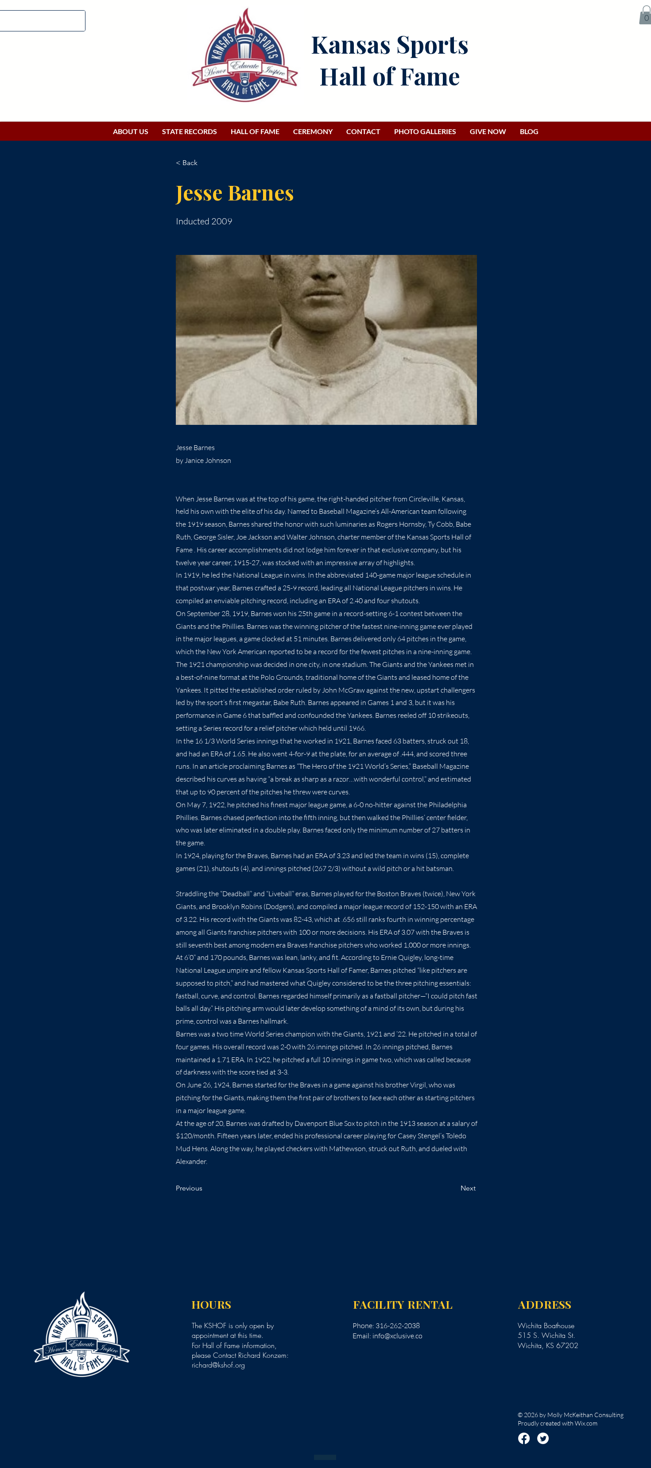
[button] (205, 163)
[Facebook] (524, 1438)
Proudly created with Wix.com (557, 1423)
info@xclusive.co (397, 1335)
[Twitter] (543, 1438)
